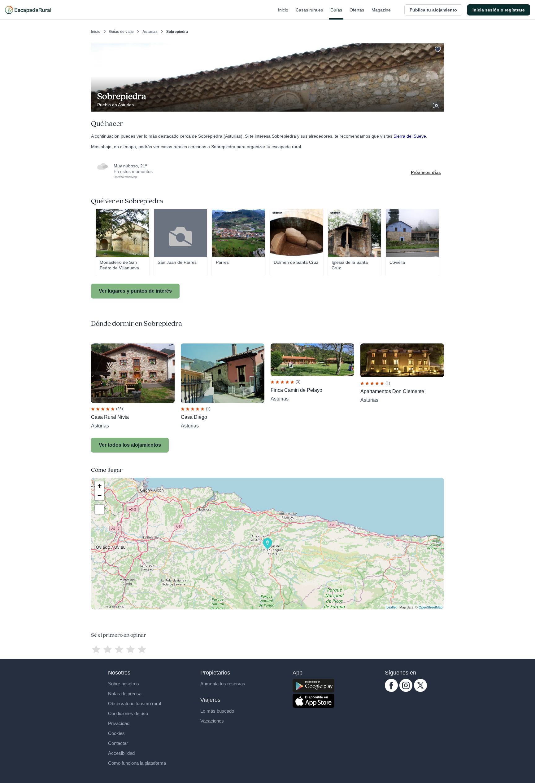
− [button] (100, 495)
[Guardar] (437, 48)
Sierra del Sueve (410, 136)
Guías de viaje (121, 31)
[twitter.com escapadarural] (420, 690)
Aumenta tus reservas (222, 683)
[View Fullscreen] (99, 509)
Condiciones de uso (128, 713)
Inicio (283, 9)
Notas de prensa (124, 693)
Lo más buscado (217, 711)
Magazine (381, 9)
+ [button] (100, 486)
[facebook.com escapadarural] (391, 690)
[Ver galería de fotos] (437, 104)
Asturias (150, 31)
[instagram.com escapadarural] (405, 690)
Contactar (118, 743)
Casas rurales (309, 9)
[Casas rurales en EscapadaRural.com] (28, 10)
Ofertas (357, 9)
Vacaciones (212, 720)
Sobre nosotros (123, 683)
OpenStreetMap (430, 606)
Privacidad (118, 723)
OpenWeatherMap (125, 177)
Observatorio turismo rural (134, 703)
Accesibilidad (121, 753)
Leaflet (391, 606)
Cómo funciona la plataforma (137, 763)
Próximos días (426, 172)
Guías (336, 9)
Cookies (116, 733)
